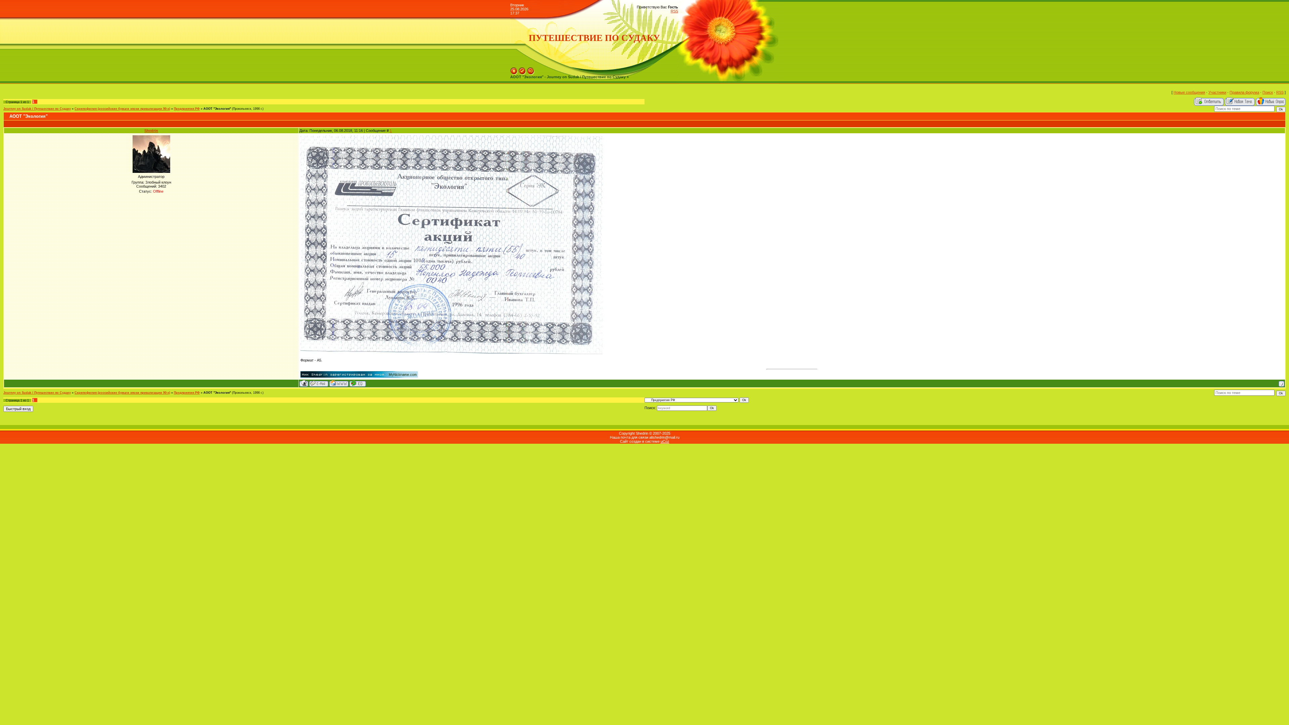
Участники (1217, 92)
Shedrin (151, 131)
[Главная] (514, 69)
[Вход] (530, 69)
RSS (674, 11)
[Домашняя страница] (338, 383)
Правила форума (1244, 92)
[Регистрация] (522, 69)
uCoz (665, 441)
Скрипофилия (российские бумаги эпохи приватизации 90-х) (122, 108)
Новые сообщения (1189, 92)
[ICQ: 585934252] (357, 383)
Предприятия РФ (187, 108)
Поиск (1267, 92)
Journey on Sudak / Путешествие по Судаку (37, 108)
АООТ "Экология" (217, 108)
